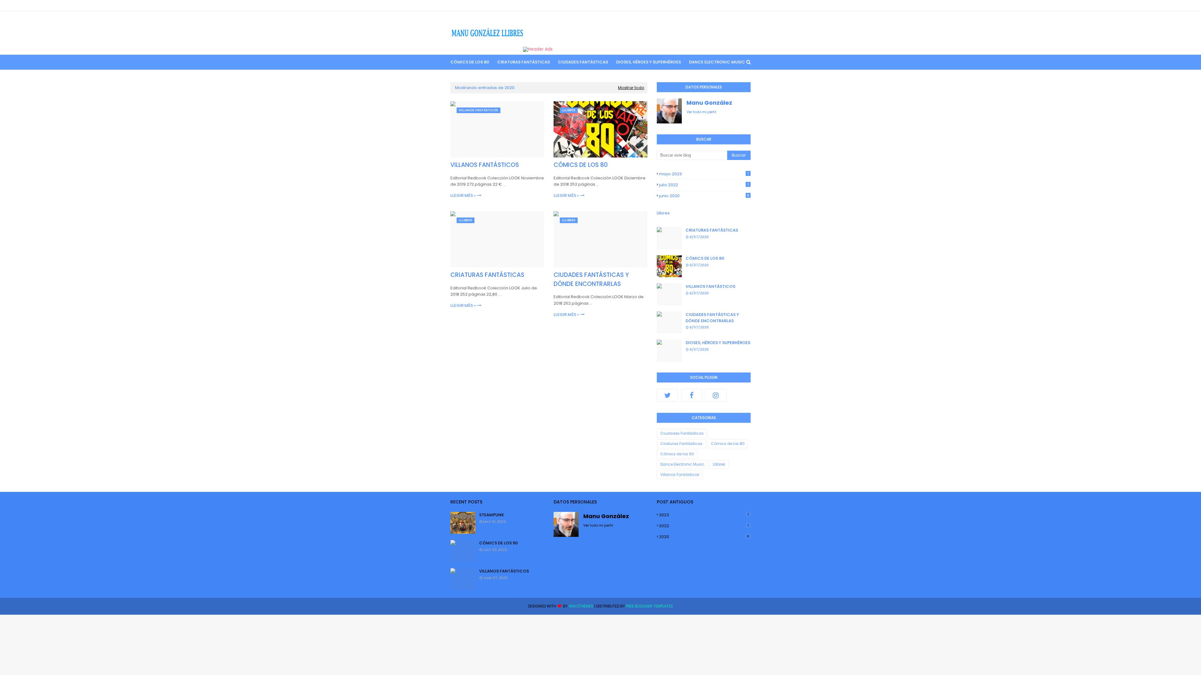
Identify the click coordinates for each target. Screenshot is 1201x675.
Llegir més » (463, 195)
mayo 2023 (704, 174)
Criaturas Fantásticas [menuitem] (523, 62)
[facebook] (691, 395)
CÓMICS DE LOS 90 (498, 543)
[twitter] (667, 395)
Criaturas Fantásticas (681, 443)
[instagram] (716, 395)
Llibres (663, 213)
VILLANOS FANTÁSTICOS (484, 165)
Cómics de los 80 (728, 443)
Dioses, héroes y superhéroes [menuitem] (648, 62)
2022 (704, 526)
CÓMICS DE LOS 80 (581, 165)
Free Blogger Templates (649, 606)
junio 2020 (704, 196)
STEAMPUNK (491, 515)
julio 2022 (704, 185)
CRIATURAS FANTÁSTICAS (487, 275)
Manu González (709, 103)
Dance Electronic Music (682, 464)
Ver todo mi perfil (701, 111)
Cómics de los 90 (677, 454)
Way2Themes (581, 606)
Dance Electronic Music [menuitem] (717, 62)
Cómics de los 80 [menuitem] (469, 62)
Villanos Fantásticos (679, 474)
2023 (704, 515)
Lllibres (719, 464)
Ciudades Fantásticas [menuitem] (583, 62)
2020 (704, 537)
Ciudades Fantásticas (682, 433)
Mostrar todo (631, 88)
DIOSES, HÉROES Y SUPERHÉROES (718, 343)
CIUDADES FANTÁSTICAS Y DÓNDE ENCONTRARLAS (591, 279)
